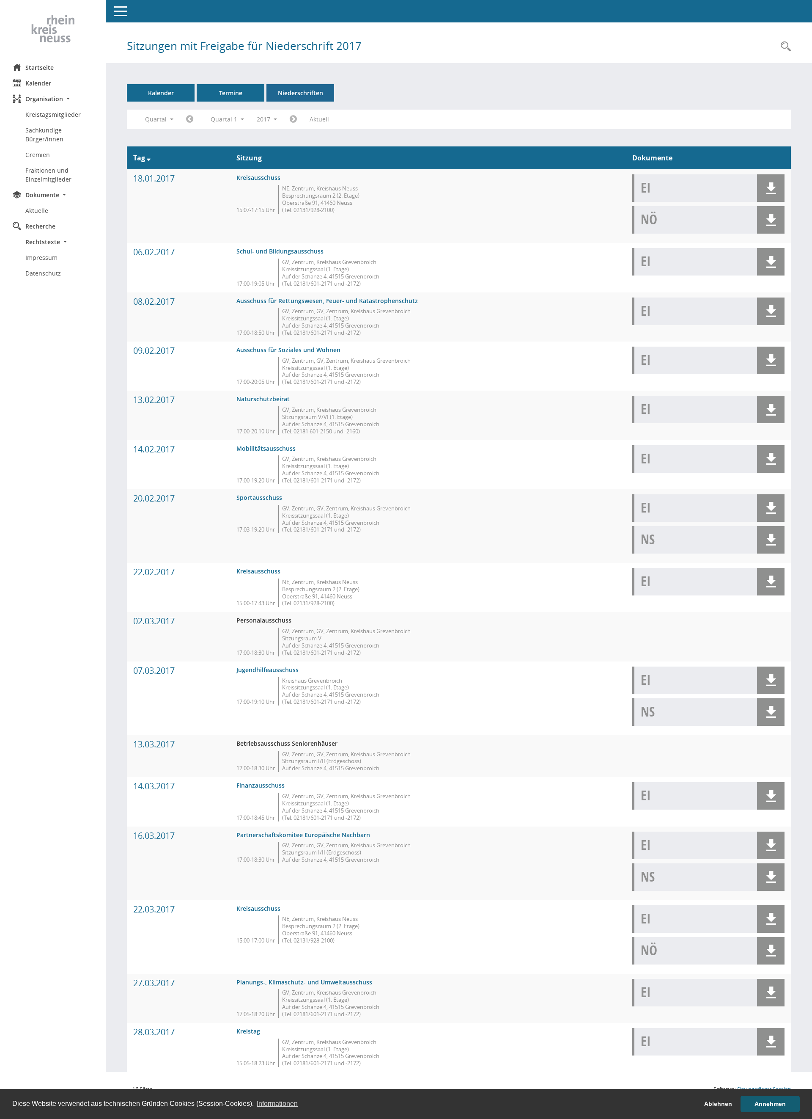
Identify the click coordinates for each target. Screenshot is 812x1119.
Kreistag (248, 1031)
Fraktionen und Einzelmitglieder (48, 174)
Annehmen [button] (770, 1103)
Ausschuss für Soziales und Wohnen (288, 350)
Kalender (38, 83)
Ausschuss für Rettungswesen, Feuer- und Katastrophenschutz (327, 301)
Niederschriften (300, 93)
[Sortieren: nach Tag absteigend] (149, 158)
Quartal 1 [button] (225, 119)
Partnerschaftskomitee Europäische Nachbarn (303, 835)
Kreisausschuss (258, 178)
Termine (230, 93)
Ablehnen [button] (718, 1103)
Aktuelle (36, 211)
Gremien (37, 155)
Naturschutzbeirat (263, 399)
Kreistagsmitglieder (53, 114)
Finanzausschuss (260, 785)
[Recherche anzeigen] (783, 47)
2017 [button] (264, 119)
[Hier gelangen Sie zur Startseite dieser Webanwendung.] (53, 29)
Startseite (39, 67)
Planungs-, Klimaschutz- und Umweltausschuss (304, 982)
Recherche (40, 226)
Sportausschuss (259, 497)
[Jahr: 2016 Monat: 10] (190, 119)
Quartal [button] (156, 119)
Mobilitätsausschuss (266, 448)
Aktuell (319, 119)
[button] (53, 99)
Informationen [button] (277, 1103)
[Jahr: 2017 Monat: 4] (293, 119)
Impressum (41, 258)
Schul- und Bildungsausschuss (280, 251)
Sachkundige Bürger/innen (44, 134)
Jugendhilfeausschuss (267, 670)
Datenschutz (43, 273)
